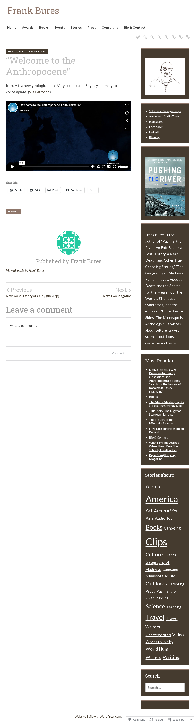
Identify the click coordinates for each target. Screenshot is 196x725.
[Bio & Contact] (187, 35)
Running (162, 598)
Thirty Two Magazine (116, 292)
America (162, 498)
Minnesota (154, 576)
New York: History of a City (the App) (32, 292)
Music (170, 576)
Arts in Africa (166, 510)
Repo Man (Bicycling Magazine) (162, 457)
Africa (153, 486)
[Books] (151, 35)
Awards (27, 27)
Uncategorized (158, 634)
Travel (155, 617)
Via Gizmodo (39, 92)
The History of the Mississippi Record (161, 421)
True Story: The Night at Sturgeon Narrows (165, 412)
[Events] (158, 35)
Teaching (174, 607)
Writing (171, 657)
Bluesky (154, 137)
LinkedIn (154, 132)
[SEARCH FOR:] (165, 687)
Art (149, 510)
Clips (156, 541)
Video (15, 211)
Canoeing (172, 528)
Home (11, 27)
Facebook (156, 127)
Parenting (176, 584)
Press (91, 27)
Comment (118, 353)
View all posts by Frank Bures (25, 271)
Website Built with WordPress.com (98, 716)
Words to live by (159, 642)
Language (170, 569)
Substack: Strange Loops (165, 111)
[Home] (137, 35)
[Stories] (165, 35)
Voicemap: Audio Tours (164, 116)
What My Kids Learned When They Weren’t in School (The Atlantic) (164, 446)
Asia (150, 518)
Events (59, 27)
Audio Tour (164, 518)
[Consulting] (180, 35)
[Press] (173, 35)
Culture (154, 554)
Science (155, 606)
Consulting (110, 27)
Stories (76, 27)
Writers (153, 657)
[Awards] (144, 35)
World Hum (157, 649)
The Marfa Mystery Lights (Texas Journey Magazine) (166, 403)
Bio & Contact (134, 27)
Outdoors (156, 583)
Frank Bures (33, 10)
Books (44, 27)
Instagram (156, 121)
